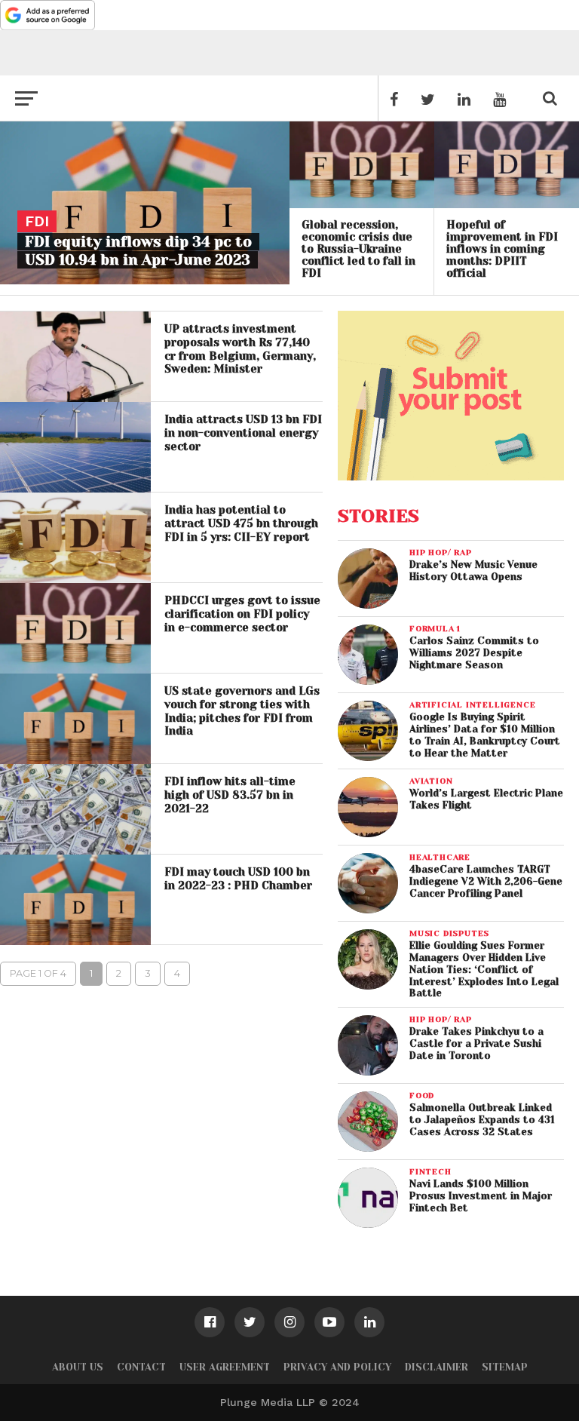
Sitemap (505, 1367)
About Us (77, 1367)
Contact (141, 1367)
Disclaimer (436, 1367)
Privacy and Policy (337, 1367)
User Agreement (224, 1367)
